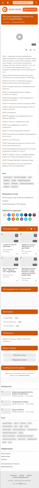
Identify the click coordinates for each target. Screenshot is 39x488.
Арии (4, 442)
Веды (26, 426)
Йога (29, 423)
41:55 (4, 140)
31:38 (4, 122)
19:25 (4, 113)
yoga (21, 426)
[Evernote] (30, 219)
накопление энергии (26, 183)
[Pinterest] (34, 215)
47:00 (4, 149)
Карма (21, 433)
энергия (6, 183)
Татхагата (15, 183)
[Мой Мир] (21, 215)
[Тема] (7, 2)
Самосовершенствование (25, 436)
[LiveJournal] (30, 215)
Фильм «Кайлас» (18, 410)
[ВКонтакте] (9, 215)
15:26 (4, 107)
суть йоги (15, 187)
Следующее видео (18, 22)
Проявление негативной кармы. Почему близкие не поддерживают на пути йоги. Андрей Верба (29, 271)
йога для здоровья (20, 177)
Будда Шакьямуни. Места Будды (14, 204)
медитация (21, 439)
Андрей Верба (8, 318)
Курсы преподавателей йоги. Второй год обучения (22, 393)
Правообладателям (6, 466)
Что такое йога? (9, 326)
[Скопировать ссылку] (4, 215)
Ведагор (23, 423)
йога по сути (8, 177)
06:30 (4, 92)
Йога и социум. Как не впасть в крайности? (17, 198)
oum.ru (16, 423)
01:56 (4, 81)
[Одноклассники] (13, 215)
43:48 (4, 143)
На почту (6, 22)
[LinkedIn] (9, 219)
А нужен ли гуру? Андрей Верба (10, 245)
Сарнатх (5, 201)
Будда (14, 180)
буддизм (6, 180)
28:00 (4, 116)
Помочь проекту (5, 453)
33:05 (4, 125)
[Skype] (25, 219)
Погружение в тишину (20, 402)
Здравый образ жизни (9, 433)
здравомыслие (32, 439)
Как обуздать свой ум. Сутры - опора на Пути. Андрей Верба (10, 270)
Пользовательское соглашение (10, 464)
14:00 (4, 103)
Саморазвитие (32, 429)
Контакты (4, 459)
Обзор (21, 475)
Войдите (6, 339)
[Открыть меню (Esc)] (2, 2)
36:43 (4, 131)
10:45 (4, 98)
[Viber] (21, 219)
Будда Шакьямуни (24, 180)
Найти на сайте (5, 456)
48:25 (4, 154)
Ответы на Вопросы (9, 436)
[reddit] (13, 219)
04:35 (4, 87)
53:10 (4, 164)
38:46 (4, 134)
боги (9, 442)
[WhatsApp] (17, 219)
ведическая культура (9, 439)
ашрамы (6, 187)
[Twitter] (25, 215)
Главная (13, 475)
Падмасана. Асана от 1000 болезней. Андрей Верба (29, 246)
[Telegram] (17, 215)
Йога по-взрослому (10, 322)
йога (29, 177)
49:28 (4, 160)
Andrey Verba (7, 429)
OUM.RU (28, 481)
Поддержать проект (19, 360)
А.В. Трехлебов (7, 426)
